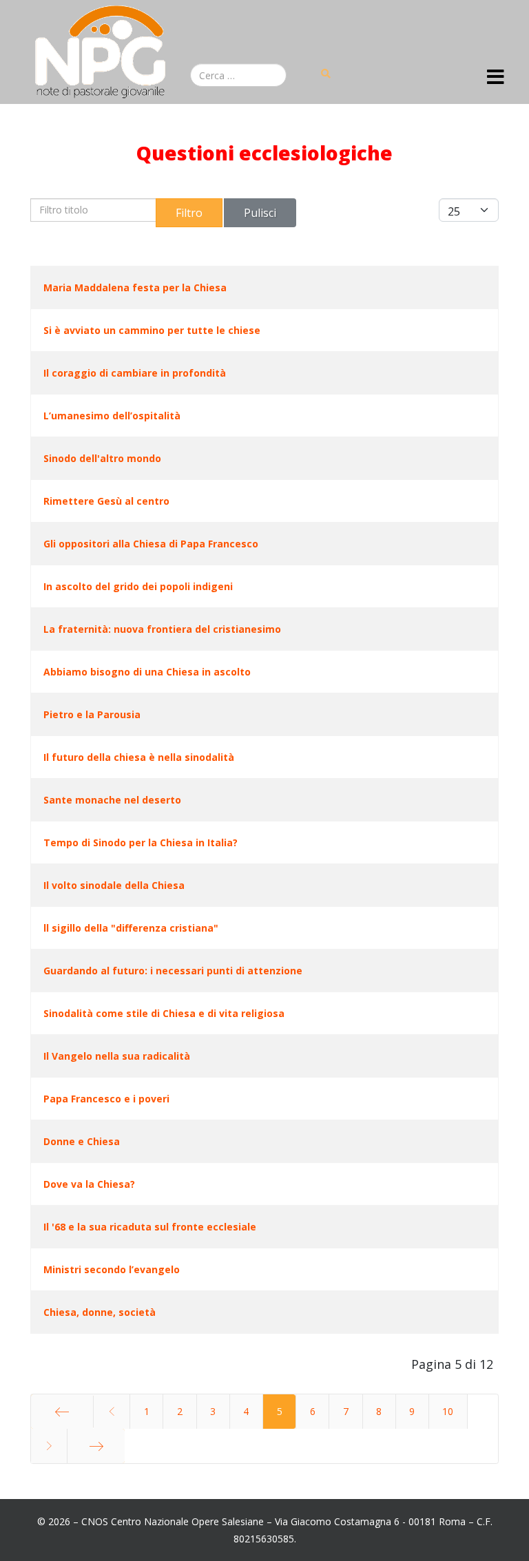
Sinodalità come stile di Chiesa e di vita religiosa (163, 1013)
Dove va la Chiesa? (89, 1184)
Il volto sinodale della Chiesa (114, 885)
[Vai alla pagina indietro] (111, 1411)
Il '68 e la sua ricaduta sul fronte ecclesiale (149, 1226)
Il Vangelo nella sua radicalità (116, 1055)
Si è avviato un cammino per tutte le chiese (151, 330)
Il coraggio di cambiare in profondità (134, 372)
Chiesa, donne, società (99, 1312)
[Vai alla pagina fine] (96, 1446)
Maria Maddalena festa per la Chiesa (135, 287)
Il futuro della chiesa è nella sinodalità (138, 757)
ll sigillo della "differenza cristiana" (130, 927)
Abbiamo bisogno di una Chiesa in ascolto (147, 671)
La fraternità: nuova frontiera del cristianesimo (162, 629)
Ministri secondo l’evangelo (111, 1269)
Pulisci (260, 212)
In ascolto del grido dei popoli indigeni (138, 586)
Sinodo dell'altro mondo (102, 458)
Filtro (189, 212)
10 (447, 1411)
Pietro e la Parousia (92, 714)
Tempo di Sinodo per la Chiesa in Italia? (140, 842)
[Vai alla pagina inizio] (62, 1411)
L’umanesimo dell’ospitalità (111, 415)
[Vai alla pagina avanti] (49, 1446)
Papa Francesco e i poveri (106, 1098)
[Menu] (495, 78)
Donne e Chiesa (81, 1141)
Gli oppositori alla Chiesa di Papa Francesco (150, 543)
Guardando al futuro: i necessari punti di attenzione (172, 970)
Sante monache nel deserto (112, 799)
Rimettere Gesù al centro (106, 500)
